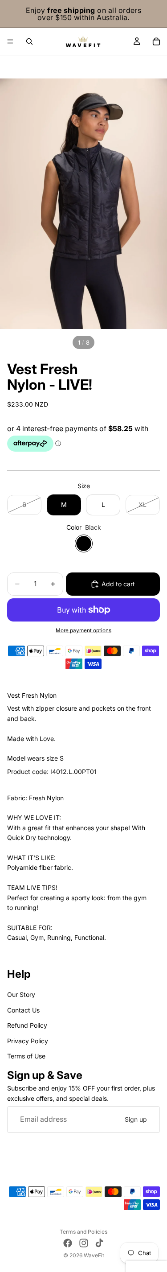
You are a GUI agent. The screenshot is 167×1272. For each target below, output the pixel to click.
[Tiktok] (99, 1243)
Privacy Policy (27, 1041)
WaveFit (94, 1255)
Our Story (21, 995)
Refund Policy (27, 1025)
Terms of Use (26, 1056)
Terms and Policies (83, 1231)
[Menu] (10, 41)
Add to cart (118, 584)
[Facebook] (67, 1243)
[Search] (29, 41)
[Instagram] (83, 1243)
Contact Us (23, 1010)
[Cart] (156, 41)
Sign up (136, 1119)
